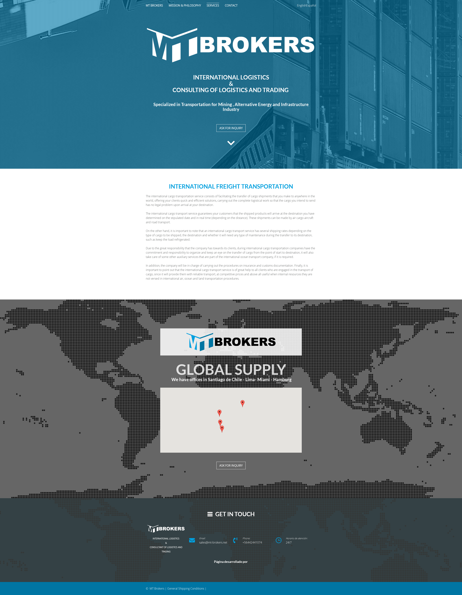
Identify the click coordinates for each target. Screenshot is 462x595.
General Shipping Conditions (185, 588)
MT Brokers (154, 5)
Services (213, 5)
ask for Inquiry (231, 128)
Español (311, 5)
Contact (231, 5)
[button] (222, 429)
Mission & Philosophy (185, 5)
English (301, 5)
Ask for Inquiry (231, 465)
